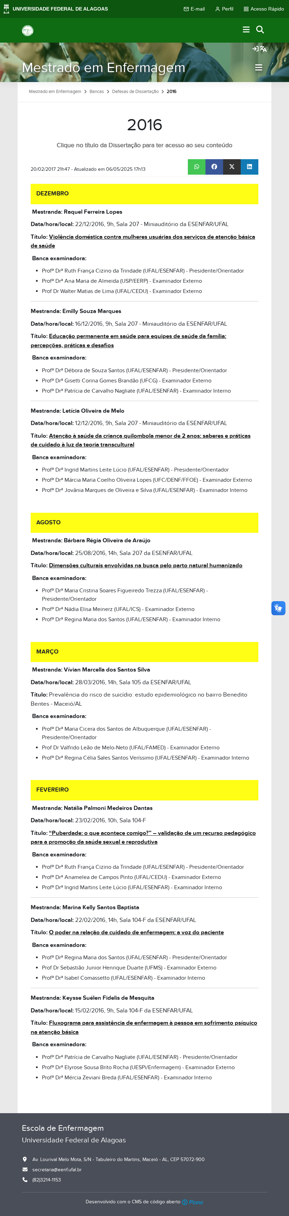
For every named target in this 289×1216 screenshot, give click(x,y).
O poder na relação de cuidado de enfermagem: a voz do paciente (136, 932)
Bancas (97, 91)
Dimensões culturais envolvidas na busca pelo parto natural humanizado (145, 565)
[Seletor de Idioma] (263, 49)
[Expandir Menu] (246, 30)
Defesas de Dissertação (135, 91)
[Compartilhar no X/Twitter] (232, 167)
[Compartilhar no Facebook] (214, 167)
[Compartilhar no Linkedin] (249, 167)
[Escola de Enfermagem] (27, 30)
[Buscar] (260, 30)
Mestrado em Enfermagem (103, 68)
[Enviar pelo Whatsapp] (196, 167)
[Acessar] (255, 49)
